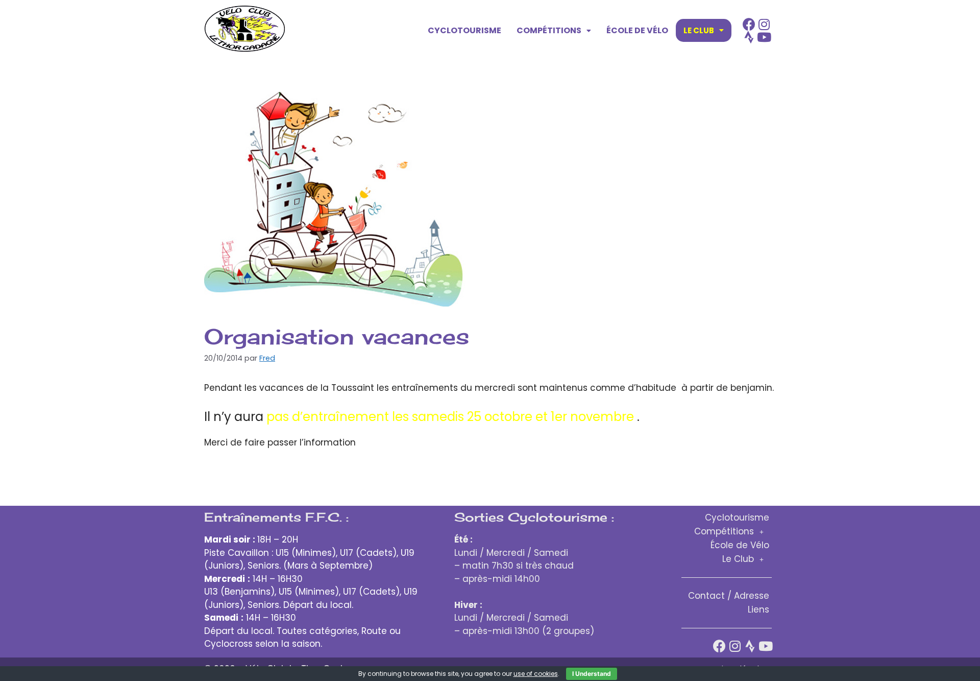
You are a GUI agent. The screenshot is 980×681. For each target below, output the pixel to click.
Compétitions (549, 30)
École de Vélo (637, 30)
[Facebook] (749, 24)
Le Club (698, 30)
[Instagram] (764, 24)
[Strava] (749, 37)
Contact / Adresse (728, 596)
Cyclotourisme (464, 30)
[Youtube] (764, 37)
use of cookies (535, 673)
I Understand (591, 673)
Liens (758, 609)
